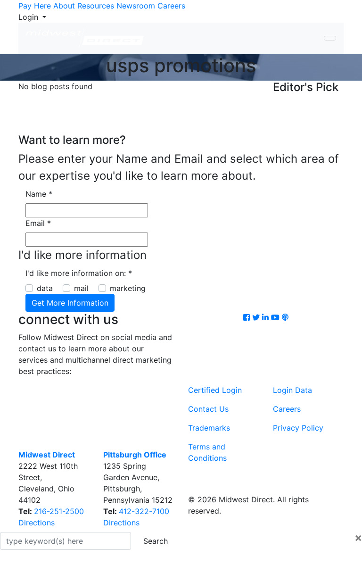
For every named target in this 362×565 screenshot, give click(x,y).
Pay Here (34, 5)
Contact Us (208, 409)
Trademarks (209, 427)
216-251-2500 (59, 511)
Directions (36, 522)
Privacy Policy (298, 427)
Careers (171, 5)
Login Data (292, 390)
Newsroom (135, 5)
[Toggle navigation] (330, 38)
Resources (95, 5)
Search (155, 541)
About (64, 5)
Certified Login (215, 390)
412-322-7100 (144, 511)
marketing (128, 288)
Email (38, 223)
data (45, 288)
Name (38, 194)
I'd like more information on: (78, 273)
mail (81, 288)
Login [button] (29, 17)
